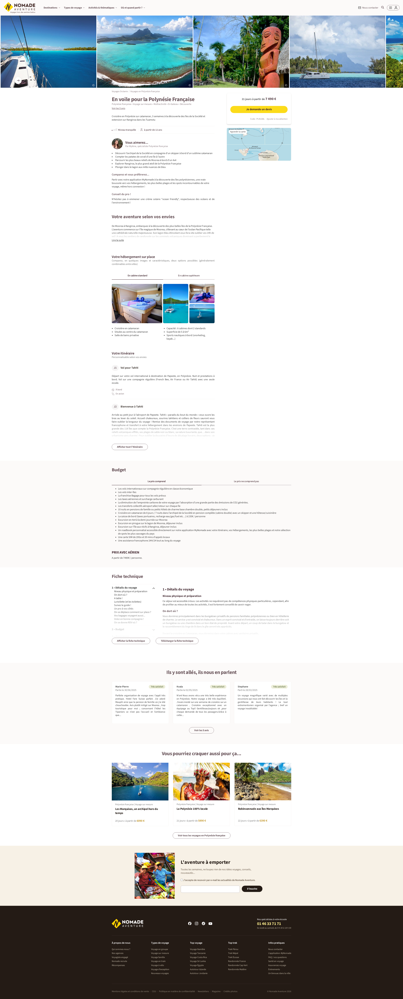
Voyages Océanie (120, 91)
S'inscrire (252, 889)
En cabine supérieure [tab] (189, 275)
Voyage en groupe (159, 949)
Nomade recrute (119, 961)
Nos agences (117, 953)
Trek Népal (233, 953)
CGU (154, 991)
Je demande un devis (259, 109)
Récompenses (118, 965)
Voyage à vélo (157, 965)
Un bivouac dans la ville (279, 973)
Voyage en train (158, 961)
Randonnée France (237, 961)
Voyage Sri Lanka (198, 961)
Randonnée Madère (237, 969)
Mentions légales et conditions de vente (130, 991)
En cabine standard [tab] (137, 275)
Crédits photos (230, 991)
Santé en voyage (276, 961)
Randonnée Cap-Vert (237, 965)
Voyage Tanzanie (198, 953)
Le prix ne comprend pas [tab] (246, 481)
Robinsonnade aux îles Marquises (258, 809)
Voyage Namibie (197, 949)
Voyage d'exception (160, 969)
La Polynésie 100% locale (192, 809)
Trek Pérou (233, 949)
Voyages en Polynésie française (145, 91)
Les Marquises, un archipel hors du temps (136, 811)
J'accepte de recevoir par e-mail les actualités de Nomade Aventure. (219, 880)
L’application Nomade (279, 953)
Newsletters (203, 991)
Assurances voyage (277, 965)
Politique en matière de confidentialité (177, 991)
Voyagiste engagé (120, 957)
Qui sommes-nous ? (121, 949)
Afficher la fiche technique (131, 641)
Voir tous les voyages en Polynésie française (201, 835)
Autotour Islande (198, 969)
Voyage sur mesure (160, 953)
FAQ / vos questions (277, 957)
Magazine (216, 991)
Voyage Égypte (197, 965)
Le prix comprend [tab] (157, 481)
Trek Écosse (233, 957)
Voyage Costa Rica (198, 957)
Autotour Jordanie (198, 973)
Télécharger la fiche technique (177, 641)
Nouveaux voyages (160, 973)
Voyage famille (158, 957)
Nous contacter (275, 949)
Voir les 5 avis (201, 730)
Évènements (274, 969)
